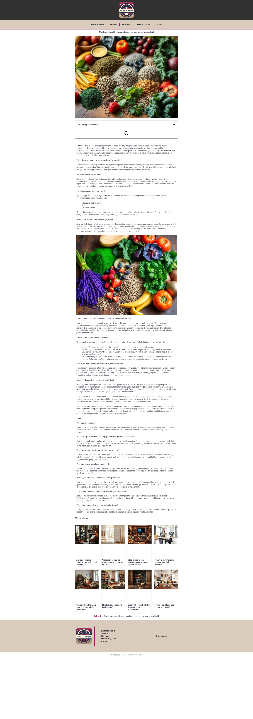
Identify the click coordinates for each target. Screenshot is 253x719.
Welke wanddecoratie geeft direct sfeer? (164, 606)
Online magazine (143, 24)
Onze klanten (161, 636)
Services (113, 24)
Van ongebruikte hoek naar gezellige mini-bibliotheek (86, 607)
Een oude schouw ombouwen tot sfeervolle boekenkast (87, 562)
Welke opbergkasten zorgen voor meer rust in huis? (113, 562)
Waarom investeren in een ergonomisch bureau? (164, 562)
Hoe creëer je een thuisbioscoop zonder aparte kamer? (137, 562)
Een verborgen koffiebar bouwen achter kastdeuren (139, 607)
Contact (158, 24)
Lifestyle (98, 616)
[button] (174, 124)
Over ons (126, 24)
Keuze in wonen (97, 24)
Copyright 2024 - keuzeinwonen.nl (126, 655)
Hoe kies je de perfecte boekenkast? (112, 606)
